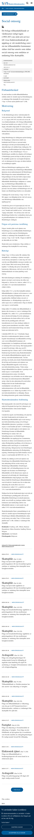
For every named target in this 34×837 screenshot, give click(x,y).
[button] (27, 3)
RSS (3, 803)
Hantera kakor (17, 827)
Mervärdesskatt (17, 554)
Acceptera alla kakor (17, 832)
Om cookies (6, 799)
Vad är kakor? (5, 822)
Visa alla (17, 789)
